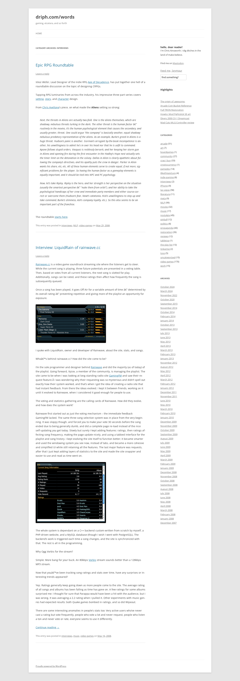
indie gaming (167, 177)
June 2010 (165, 400)
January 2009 (167, 468)
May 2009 (165, 451)
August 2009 (166, 438)
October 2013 (167, 324)
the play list (166, 244)
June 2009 (165, 447)
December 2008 (168, 472)
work (163, 265)
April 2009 (165, 455)
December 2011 (168, 392)
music (76, 635)
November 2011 (168, 396)
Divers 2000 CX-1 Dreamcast (174, 118)
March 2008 (166, 510)
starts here (61, 217)
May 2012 (165, 371)
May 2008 (165, 501)
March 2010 (166, 409)
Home (39, 33)
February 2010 (167, 413)
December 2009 (168, 421)
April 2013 (165, 345)
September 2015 (168, 303)
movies (164, 206)
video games (85, 225)
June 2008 (165, 497)
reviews (164, 236)
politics (164, 223)
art (161, 147)
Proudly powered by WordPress (51, 666)
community (166, 156)
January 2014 (167, 320)
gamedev (165, 168)
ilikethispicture (168, 173)
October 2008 (167, 480)
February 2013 (167, 354)
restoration (166, 232)
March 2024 (166, 291)
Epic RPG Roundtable (55, 65)
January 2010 (167, 417)
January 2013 (167, 358)
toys (162, 253)
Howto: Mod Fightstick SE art (175, 114)
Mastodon (178, 63)
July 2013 (165, 333)
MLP (75, 225)
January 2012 (167, 388)
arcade (163, 143)
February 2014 (167, 316)
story (48, 99)
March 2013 (166, 350)
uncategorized (167, 257)
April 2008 (165, 506)
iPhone (164, 185)
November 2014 (168, 308)
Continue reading (47, 627)
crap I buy (165, 160)
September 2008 (168, 484)
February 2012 (167, 383)
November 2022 (168, 295)
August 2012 (166, 367)
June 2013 (165, 337)
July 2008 (165, 493)
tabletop (164, 240)
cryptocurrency (168, 164)
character (63, 99)
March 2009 (166, 459)
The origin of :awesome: (172, 101)
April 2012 (165, 375)
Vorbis (92, 560)
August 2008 (166, 489)
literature (165, 194)
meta (163, 198)
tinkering (165, 249)
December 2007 (168, 522)
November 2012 (168, 362)
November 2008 (168, 476)
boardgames (167, 152)
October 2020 (167, 299)
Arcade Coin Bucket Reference (176, 105)
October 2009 (167, 430)
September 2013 (168, 329)
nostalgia (165, 215)
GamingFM (115, 375)
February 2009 (167, 463)
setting (40, 99)
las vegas (165, 190)
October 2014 (167, 312)
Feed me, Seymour (171, 70)
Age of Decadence (98, 82)
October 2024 (167, 286)
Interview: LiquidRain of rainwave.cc (68, 247)
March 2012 (166, 379)
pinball (163, 219)
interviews (66, 225)
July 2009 (165, 442)
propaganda (166, 227)
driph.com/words (55, 17)
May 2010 (165, 404)
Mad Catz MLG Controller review (177, 122)
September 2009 (168, 434)
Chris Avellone (50, 107)
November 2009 (168, 425)
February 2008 (167, 514)
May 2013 (165, 341)
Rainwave (96, 367)
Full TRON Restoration (172, 109)
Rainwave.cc (43, 264)
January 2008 (167, 518)
